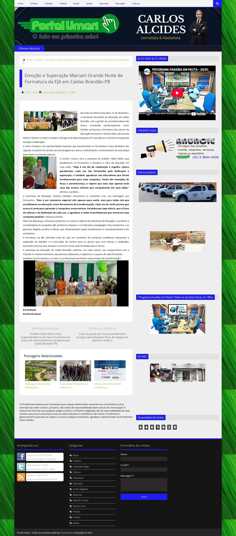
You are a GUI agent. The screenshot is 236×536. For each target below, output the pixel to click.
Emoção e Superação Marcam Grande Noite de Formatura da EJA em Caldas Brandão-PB (76, 61)
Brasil (76, 3)
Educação (120, 3)
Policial (63, 3)
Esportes (103, 3)
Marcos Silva (79, 506)
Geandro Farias (80, 500)
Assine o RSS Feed (37, 475)
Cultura (136, 3)
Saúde (89, 3)
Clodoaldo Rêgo (81, 466)
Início (20, 3)
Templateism (67, 532)
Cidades (49, 3)
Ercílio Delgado (80, 489)
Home (29, 59)
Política (34, 3)
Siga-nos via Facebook (39, 455)
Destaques (78, 477)
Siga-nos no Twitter (37, 465)
